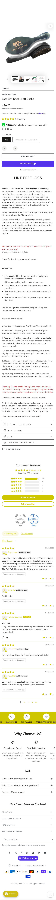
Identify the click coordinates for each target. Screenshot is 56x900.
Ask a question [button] (28, 504)
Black (7, 140)
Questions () (27, 533)
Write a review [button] (28, 497)
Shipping (5, 108)
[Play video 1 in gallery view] (21, 79)
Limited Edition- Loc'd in (25, 140)
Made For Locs (9, 94)
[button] (8, 119)
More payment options (28, 170)
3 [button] (28, 702)
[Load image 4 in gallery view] (34, 79)
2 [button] (24, 702)
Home (5, 88)
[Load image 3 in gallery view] (28, 79)
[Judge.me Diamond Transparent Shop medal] (33, 519)
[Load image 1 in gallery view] (15, 79)
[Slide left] (7, 79)
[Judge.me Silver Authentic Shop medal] (20, 519)
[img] (8, 548)
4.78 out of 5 (35, 470)
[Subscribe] (52, 839)
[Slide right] (48, 79)
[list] (28, 751)
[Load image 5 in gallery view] (41, 79)
